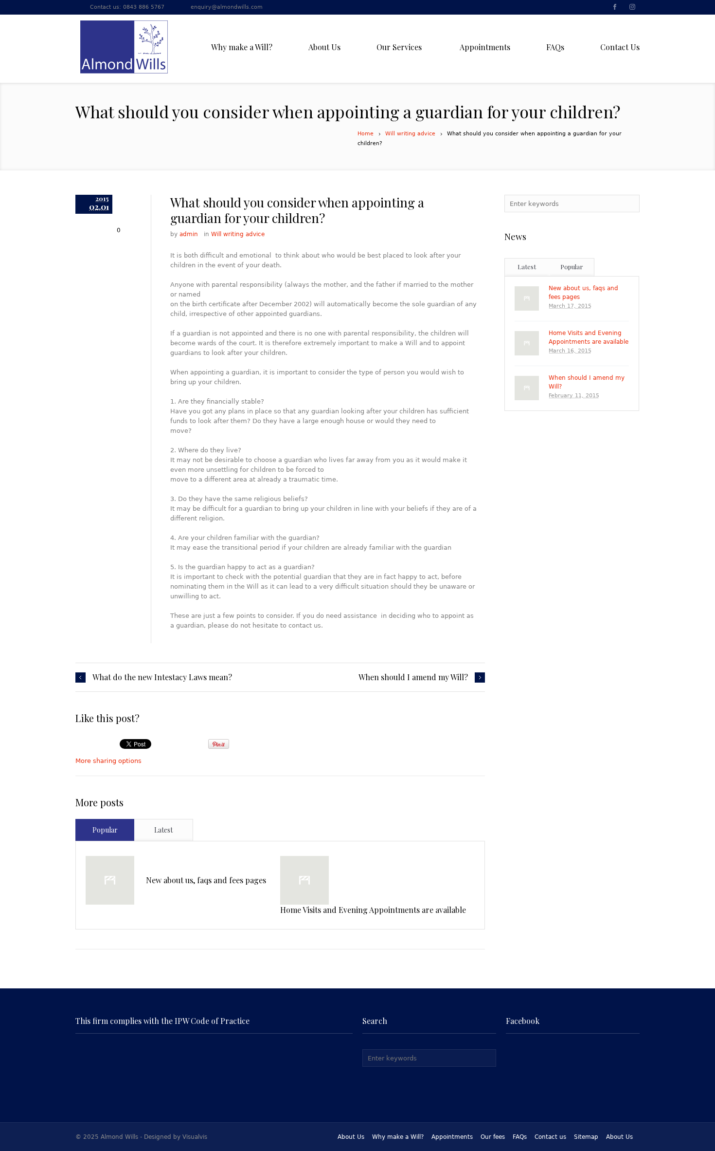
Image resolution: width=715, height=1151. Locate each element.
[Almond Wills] (124, 47)
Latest (163, 830)
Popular (105, 830)
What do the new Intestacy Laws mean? (162, 677)
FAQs (520, 1136)
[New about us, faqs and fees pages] (110, 880)
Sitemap (586, 1136)
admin (188, 234)
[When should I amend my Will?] (527, 388)
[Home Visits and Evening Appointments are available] (304, 880)
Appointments (452, 1136)
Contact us (550, 1136)
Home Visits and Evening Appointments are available (373, 910)
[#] (614, 8)
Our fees (493, 1136)
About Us (351, 1136)
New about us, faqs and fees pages (206, 880)
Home (366, 133)
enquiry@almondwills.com (227, 7)
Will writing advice (410, 133)
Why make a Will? (398, 1136)
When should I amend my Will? (413, 677)
